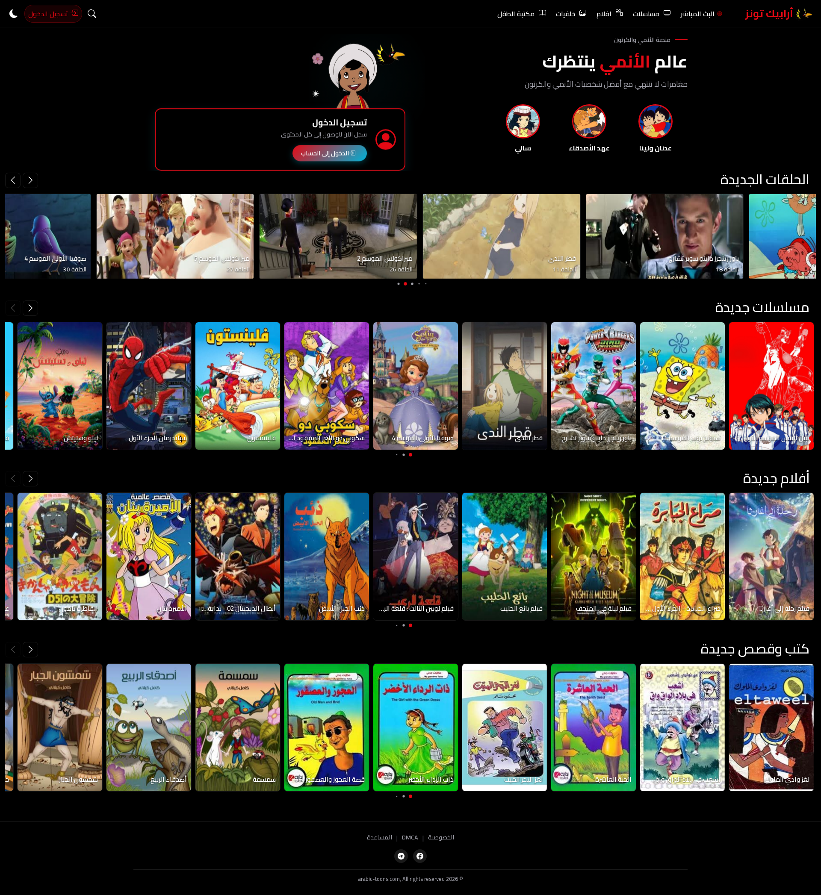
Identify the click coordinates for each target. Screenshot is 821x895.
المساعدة (379, 838)
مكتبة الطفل (516, 13)
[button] (13, 180)
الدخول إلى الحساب (325, 151)
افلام (604, 13)
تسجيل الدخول (49, 13)
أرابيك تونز (770, 13)
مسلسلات (646, 13)
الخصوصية (441, 838)
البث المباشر (698, 13)
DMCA (410, 838)
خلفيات (565, 13)
